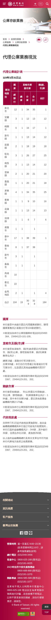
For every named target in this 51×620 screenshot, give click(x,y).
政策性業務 (16, 39)
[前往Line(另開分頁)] (30, 533)
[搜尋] (47, 3)
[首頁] (16, 4)
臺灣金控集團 (10, 525)
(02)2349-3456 (25, 555)
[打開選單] (4, 4)
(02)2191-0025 (24, 563)
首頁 (5, 39)
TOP (46, 612)
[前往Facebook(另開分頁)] (21, 533)
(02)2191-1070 (24, 574)
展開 (46, 607)
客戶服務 (8, 517)
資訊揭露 (8, 508)
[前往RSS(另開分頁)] (26, 533)
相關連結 (8, 500)
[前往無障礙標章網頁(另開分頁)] (23, 614)
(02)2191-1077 (24, 581)
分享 (45, 40)
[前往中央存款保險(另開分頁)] (32, 614)
